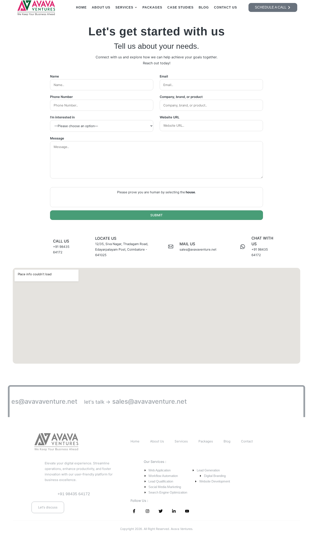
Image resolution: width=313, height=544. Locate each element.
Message (57, 138)
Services (124, 7)
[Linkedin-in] (173, 511)
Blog (204, 7)
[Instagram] (147, 511)
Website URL (169, 117)
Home (81, 7)
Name (54, 76)
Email (164, 76)
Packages (152, 7)
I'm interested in (62, 117)
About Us (101, 7)
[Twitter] (160, 511)
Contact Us (225, 7)
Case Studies (180, 7)
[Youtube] (187, 511)
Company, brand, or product (181, 97)
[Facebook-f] (134, 511)
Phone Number (61, 97)
